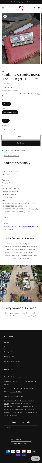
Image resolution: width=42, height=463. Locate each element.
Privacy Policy (8, 351)
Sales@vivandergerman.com (19, 377)
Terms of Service (10, 347)
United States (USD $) (19, 443)
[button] (2, 8)
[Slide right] (26, 67)
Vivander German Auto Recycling (18, 459)
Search (6, 342)
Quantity (4, 125)
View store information (11, 155)
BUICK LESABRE (10, 112)
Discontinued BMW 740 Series (15, 400)
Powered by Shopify (30, 459)
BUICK (6, 103)
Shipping (4, 90)
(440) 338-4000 (16, 391)
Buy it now (21, 143)
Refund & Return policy (12, 361)
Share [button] (6, 217)
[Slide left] (16, 67)
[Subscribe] (35, 427)
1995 (5, 120)
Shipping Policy (9, 356)
